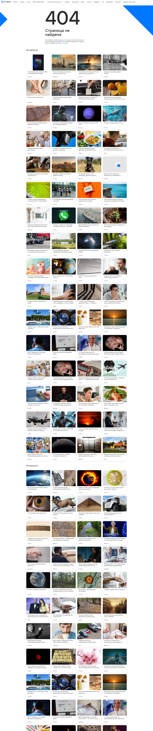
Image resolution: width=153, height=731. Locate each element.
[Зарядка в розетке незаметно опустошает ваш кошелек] (89, 92)
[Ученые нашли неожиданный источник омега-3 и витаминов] (38, 194)
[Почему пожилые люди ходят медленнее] (64, 92)
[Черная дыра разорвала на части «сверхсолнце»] (115, 474)
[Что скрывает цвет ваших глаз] (38, 661)
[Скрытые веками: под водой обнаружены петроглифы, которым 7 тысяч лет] (89, 500)
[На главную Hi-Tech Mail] (7, 2)
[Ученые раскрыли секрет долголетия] (38, 143)
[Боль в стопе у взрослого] (38, 92)
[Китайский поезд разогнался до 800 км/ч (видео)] (89, 219)
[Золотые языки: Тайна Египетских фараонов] (89, 321)
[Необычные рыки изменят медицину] (115, 245)
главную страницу (62, 43)
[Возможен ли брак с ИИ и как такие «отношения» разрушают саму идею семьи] (115, 423)
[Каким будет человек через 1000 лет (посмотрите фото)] (64, 423)
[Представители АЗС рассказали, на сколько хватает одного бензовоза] (115, 449)
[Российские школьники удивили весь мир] (64, 194)
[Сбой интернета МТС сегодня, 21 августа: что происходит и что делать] (89, 602)
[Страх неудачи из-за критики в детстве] (115, 576)
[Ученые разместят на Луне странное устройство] (64, 449)
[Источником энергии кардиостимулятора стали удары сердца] (38, 602)
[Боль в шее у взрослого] (89, 551)
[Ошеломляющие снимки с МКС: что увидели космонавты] (38, 66)
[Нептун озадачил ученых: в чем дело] (89, 117)
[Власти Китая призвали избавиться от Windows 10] (115, 168)
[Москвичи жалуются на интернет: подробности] (38, 168)
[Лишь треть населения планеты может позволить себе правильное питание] (115, 398)
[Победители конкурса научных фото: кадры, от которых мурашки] (64, 474)
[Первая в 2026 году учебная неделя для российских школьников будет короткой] (38, 372)
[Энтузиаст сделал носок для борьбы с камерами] (64, 143)
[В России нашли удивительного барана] (64, 661)
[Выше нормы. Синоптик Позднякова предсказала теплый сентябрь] (38, 449)
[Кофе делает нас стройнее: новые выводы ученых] (115, 270)
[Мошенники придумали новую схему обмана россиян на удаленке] (89, 712)
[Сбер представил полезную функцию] (38, 474)
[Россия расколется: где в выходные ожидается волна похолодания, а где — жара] (89, 168)
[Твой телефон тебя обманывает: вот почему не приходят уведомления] (89, 398)
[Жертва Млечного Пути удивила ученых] (89, 245)
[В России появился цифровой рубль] (64, 347)
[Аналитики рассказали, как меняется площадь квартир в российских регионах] (38, 576)
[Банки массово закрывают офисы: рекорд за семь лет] (38, 398)
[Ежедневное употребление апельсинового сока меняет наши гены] (115, 92)
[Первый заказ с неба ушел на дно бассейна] (38, 321)
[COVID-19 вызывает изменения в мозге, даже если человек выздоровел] (115, 296)
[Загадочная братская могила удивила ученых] (64, 168)
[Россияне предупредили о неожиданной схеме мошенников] (38, 270)
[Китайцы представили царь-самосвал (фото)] (115, 661)
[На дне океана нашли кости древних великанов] (89, 686)
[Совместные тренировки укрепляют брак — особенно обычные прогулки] (89, 296)
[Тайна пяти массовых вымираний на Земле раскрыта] (89, 635)
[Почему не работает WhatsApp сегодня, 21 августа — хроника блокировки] (64, 219)
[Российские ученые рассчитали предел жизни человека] (89, 66)
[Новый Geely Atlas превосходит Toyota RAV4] (64, 500)
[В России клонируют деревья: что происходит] (115, 219)
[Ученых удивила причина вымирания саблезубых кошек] (64, 245)
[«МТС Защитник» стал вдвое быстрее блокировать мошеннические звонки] (38, 347)
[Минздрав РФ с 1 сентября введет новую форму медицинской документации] (115, 712)
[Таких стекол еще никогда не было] (89, 270)
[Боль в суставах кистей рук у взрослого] (38, 712)
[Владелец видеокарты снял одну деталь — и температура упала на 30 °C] (89, 372)
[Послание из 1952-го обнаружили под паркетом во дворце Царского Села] (64, 686)
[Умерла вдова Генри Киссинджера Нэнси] (64, 602)
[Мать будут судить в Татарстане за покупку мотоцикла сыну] (38, 245)
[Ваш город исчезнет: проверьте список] (64, 270)
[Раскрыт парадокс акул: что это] (115, 117)
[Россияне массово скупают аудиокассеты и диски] (89, 194)
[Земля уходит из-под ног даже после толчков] (115, 602)
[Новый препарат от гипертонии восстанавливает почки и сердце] (64, 296)
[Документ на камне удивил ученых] (115, 66)
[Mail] (2, 2)
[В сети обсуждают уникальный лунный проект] (89, 576)
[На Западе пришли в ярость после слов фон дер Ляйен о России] (115, 686)
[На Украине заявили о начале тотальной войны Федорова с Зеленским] (64, 398)
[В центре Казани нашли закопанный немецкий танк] (64, 635)
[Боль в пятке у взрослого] (89, 525)
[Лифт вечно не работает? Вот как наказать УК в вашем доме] (38, 500)
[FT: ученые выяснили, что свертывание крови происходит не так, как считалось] (89, 347)
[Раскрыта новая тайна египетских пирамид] (89, 661)
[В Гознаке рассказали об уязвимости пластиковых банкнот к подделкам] (115, 500)
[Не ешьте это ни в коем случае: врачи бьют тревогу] (115, 635)
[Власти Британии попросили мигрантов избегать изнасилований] (64, 66)
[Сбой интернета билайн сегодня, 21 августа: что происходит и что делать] (64, 712)
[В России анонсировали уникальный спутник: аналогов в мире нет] (64, 321)
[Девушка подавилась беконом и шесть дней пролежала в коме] (38, 219)
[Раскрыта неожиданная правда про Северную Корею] (64, 117)
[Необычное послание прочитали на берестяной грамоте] (38, 686)
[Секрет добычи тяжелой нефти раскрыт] (89, 423)
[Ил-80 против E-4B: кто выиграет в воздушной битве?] (115, 372)
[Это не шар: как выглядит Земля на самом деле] (38, 635)
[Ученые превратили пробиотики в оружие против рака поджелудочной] (64, 551)
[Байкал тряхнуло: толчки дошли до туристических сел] (38, 551)
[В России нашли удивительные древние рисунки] (38, 117)
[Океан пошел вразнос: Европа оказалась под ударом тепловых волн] (115, 194)
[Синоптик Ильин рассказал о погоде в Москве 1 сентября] (115, 551)
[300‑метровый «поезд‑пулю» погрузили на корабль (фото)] (64, 525)
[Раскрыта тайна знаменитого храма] (38, 296)
